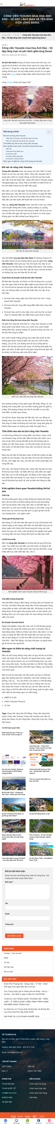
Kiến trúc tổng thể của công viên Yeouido (20, 141)
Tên (6, 903)
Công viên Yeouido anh (33, 716)
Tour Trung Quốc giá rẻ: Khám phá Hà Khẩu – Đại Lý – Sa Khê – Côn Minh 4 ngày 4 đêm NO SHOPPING (26, 992)
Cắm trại (9, 149)
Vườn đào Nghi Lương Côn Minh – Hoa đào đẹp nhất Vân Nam (13, 859)
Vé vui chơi (8, 971)
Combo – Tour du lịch (12, 953)
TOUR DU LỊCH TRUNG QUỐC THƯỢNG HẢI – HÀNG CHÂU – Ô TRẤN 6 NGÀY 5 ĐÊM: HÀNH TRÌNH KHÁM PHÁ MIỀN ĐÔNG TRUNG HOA (26, 1002)
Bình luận (9, 882)
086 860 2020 (15, 1047)
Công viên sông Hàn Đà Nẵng (19, 713)
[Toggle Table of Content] (47, 132)
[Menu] (1, 4)
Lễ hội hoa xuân (11, 154)
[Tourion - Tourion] (27, 4)
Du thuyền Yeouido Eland (14, 159)
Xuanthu (23, 55)
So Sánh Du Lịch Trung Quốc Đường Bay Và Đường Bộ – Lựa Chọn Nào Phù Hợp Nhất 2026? (27, 1010)
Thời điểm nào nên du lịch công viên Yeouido (20, 143)
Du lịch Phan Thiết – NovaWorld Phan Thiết (40, 859)
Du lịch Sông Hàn (23, 719)
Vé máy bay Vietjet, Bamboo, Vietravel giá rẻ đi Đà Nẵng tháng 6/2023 (13, 771)
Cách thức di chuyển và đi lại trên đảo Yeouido (22, 138)
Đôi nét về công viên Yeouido (14, 136)
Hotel (6, 958)
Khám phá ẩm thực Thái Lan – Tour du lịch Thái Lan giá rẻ (13, 734)
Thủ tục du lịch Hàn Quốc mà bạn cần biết (40, 780)
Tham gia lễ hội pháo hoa (14, 151)
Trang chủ (6, 35)
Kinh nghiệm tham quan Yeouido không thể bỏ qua (22, 146)
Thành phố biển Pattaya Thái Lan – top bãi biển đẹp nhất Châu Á (40, 771)
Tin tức (16, 35)
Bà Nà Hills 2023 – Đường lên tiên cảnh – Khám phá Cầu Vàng (13, 793)
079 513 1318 (28, 1047)
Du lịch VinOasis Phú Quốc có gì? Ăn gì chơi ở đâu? (13, 815)
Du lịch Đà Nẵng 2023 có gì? (39, 814)
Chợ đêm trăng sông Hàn (14, 156)
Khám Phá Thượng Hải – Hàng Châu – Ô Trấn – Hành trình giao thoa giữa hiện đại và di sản (26, 985)
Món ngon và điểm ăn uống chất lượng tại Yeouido (22, 161)
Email (7, 914)
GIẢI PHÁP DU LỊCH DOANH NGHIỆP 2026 (21, 1016)
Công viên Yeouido (15, 716)
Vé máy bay (9, 967)
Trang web (9, 924)
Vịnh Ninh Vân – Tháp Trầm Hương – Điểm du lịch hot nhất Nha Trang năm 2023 (40, 748)
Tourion (10, 82)
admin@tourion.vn (14, 1052)
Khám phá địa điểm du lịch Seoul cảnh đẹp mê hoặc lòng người (12, 837)
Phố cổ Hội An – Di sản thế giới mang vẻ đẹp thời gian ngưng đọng (40, 837)
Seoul (13, 74)
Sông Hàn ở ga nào (39, 719)
